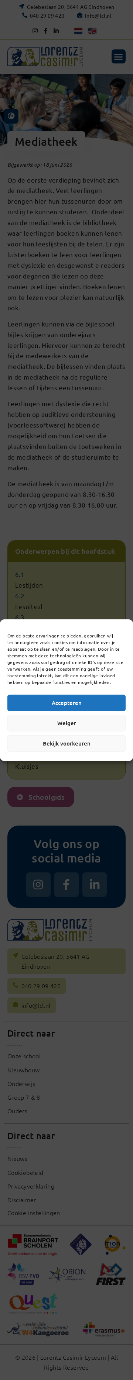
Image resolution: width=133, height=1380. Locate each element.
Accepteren (67, 702)
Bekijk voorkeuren (67, 743)
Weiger (66, 723)
